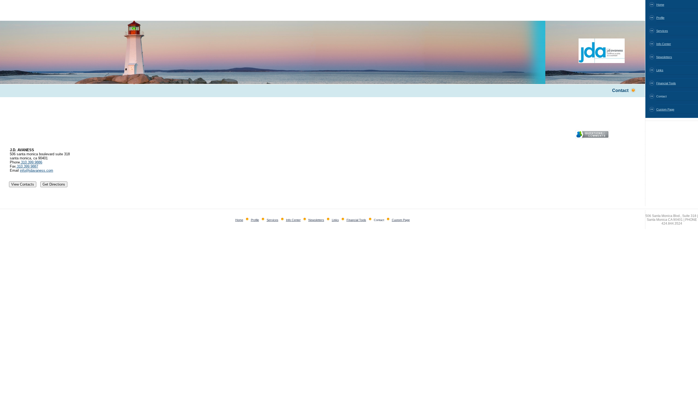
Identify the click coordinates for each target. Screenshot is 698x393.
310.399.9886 (31, 162)
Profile (660, 17)
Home (660, 4)
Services (662, 30)
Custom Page (665, 109)
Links (659, 70)
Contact (661, 96)
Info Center (663, 44)
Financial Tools (666, 83)
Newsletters (664, 57)
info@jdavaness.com (36, 170)
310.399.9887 (27, 166)
